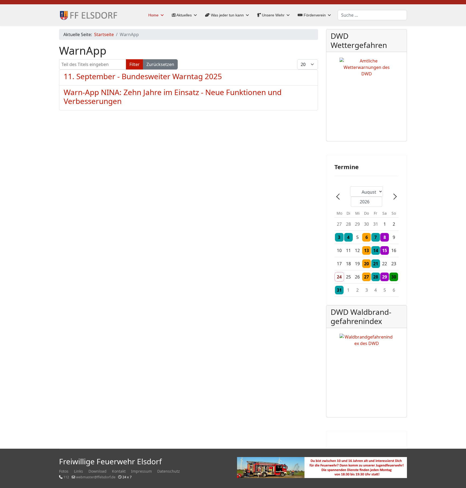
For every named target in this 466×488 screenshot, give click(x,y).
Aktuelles (184, 15)
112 (66, 477)
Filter (134, 64)
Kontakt (119, 471)
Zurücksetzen (160, 64)
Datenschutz (168, 471)
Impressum (141, 471)
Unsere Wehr (273, 15)
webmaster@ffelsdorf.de (95, 477)
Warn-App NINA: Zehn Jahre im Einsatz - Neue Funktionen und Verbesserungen (173, 96)
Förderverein (314, 15)
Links (78, 471)
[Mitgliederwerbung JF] (322, 467)
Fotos (63, 471)
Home (153, 15)
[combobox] (372, 15)
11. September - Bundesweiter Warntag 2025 (143, 76)
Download (97, 471)
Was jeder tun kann (227, 15)
